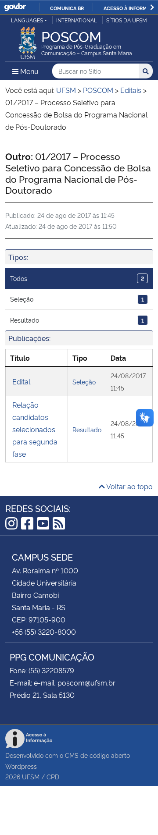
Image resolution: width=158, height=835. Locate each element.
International (76, 20)
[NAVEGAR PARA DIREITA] (152, 7)
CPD (53, 776)
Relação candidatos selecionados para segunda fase (34, 429)
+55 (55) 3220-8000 (44, 631)
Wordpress (21, 766)
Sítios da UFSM (126, 20)
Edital (21, 381)
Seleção (77, 299)
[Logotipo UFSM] (27, 40)
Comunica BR (67, 7)
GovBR (15, 7)
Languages (27, 20)
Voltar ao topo (129, 486)
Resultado (77, 320)
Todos (77, 278)
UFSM (31, 776)
